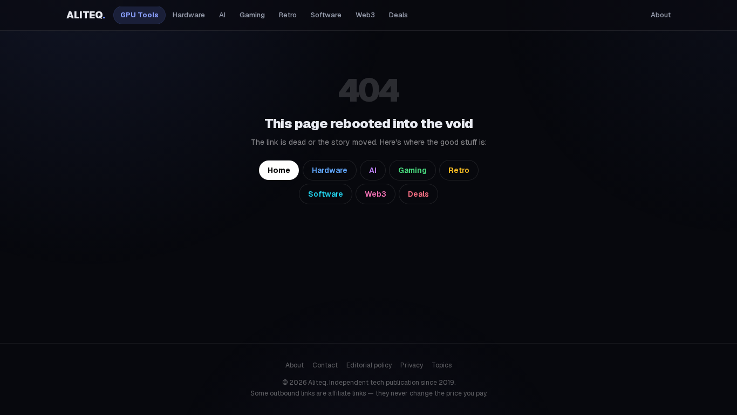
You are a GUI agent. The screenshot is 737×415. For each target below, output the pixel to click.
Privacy (411, 365)
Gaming (252, 14)
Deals (398, 14)
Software (326, 14)
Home (279, 170)
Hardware (189, 14)
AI (222, 14)
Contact (325, 365)
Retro (288, 14)
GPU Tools (139, 14)
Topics (442, 365)
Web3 (365, 14)
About (661, 14)
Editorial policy (369, 365)
